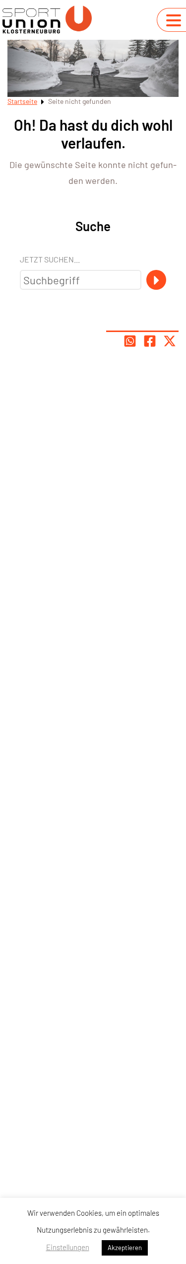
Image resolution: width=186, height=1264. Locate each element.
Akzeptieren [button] (125, 1248)
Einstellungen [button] (67, 1247)
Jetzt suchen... (50, 259)
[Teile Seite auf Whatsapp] (130, 341)
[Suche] (156, 280)
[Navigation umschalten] (173, 20)
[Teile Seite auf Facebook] (150, 341)
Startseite (22, 101)
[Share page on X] (170, 341)
